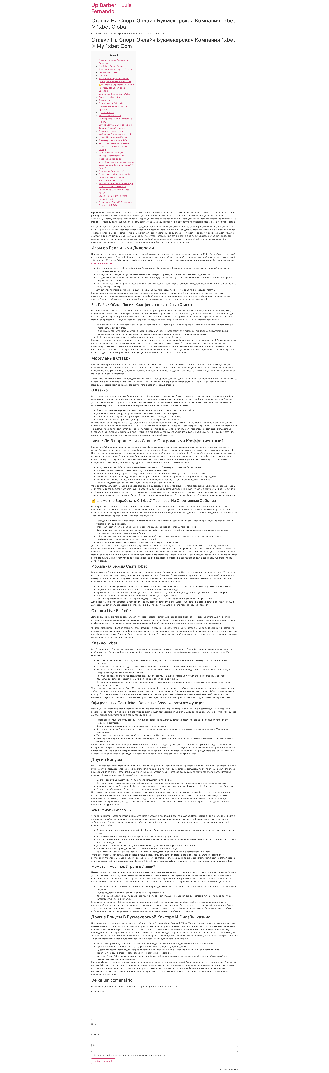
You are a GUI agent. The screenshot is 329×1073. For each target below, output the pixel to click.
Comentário (97, 992)
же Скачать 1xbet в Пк (110, 115)
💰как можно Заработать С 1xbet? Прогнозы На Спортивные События (116, 87)
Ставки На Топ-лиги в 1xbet (113, 196)
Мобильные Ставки (108, 72)
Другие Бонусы (106, 112)
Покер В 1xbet (106, 199)
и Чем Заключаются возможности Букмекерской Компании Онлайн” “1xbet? (116, 165)
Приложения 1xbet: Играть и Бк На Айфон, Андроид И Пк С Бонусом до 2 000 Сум (115, 177)
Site (93, 1045)
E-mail (95, 1035)
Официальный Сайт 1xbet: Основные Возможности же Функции (113, 106)
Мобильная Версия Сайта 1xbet (115, 94)
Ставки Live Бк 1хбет (109, 97)
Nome (95, 1024)
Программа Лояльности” (111, 171)
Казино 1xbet (105, 100)
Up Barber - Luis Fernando (111, 8)
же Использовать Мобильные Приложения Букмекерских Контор (114, 146)
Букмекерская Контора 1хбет (113, 140)
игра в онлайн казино (102, 263)
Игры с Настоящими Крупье (113, 137)
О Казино (103, 75)
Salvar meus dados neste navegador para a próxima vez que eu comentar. (130, 1055)
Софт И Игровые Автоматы (112, 152)
